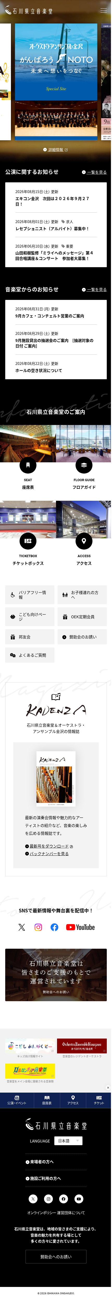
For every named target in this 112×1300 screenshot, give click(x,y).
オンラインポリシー (41, 1212)
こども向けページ (32, 616)
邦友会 (24, 636)
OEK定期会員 (83, 616)
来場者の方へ (42, 1161)
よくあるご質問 (32, 655)
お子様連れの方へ (84, 595)
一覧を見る (96, 172)
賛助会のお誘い (83, 636)
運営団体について (71, 1212)
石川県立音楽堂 (28, 9)
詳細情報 (56, 150)
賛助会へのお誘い (56, 1256)
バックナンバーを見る (49, 853)
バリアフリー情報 (32, 595)
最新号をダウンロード (49, 846)
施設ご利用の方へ (45, 1178)
